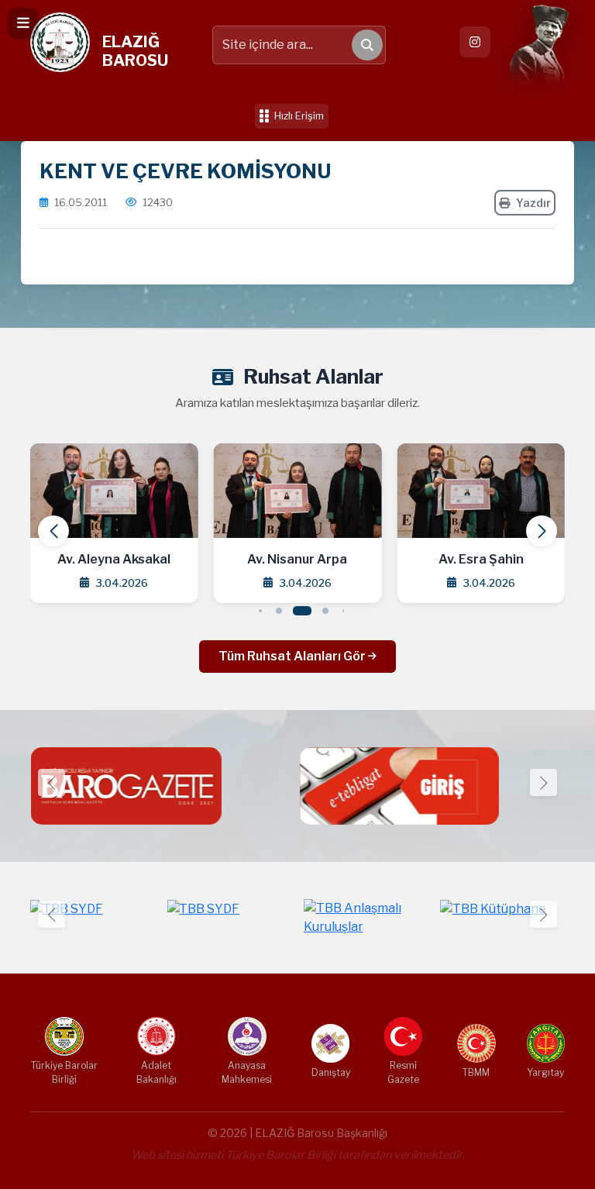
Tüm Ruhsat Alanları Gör (293, 656)
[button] (541, 530)
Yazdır (533, 202)
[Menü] (23, 23)
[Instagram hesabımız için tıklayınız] (474, 41)
